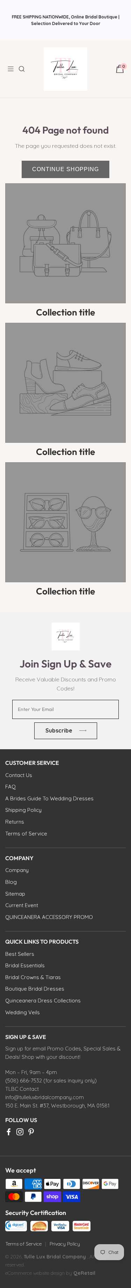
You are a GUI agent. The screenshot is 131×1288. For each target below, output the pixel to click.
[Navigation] (12, 69)
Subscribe (58, 730)
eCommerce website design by (39, 1273)
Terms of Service (23, 1244)
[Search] (26, 69)
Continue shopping (65, 169)
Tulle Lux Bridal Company (55, 1257)
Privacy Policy (65, 1244)
